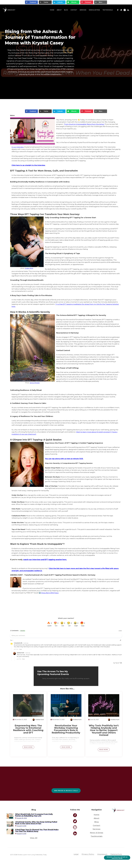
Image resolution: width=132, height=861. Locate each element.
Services (83, 10)
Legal (76, 854)
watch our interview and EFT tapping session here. (45, 560)
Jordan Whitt (29, 268)
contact (96, 825)
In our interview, (18, 147)
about (96, 818)
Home (52, 10)
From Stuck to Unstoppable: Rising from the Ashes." (84, 124)
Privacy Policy (88, 854)
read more (28, 747)
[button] (31, 2)
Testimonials (107, 10)
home (96, 815)
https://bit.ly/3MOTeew (50, 593)
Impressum (102, 854)
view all (33, 838)
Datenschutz (116, 854)
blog (66, 10)
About (59, 10)
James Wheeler (35, 383)
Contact (73, 10)
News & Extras (94, 10)
